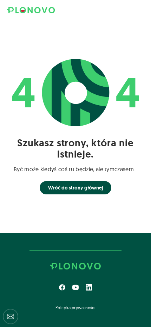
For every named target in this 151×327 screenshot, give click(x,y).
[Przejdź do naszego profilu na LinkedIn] (89, 287)
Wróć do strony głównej (75, 188)
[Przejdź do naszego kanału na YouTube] (75, 287)
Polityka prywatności (75, 307)
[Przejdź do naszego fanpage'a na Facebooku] (62, 287)
